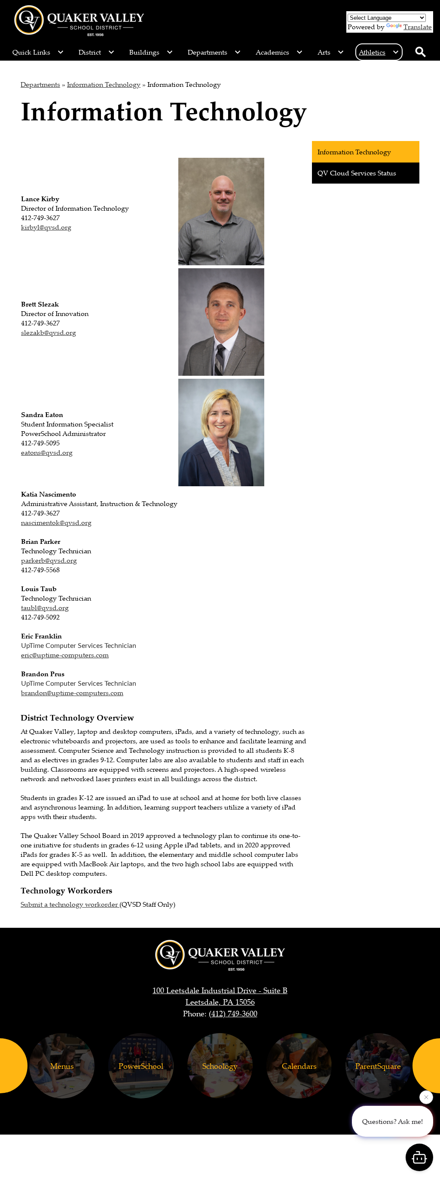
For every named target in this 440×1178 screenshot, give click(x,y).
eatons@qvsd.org (47, 452)
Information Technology (104, 84)
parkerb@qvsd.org (49, 560)
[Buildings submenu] (151, 52)
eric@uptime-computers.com (65, 655)
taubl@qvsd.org (45, 607)
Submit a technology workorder (70, 904)
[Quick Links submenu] (38, 52)
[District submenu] (96, 52)
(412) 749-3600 (233, 1013)
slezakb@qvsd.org (48, 332)
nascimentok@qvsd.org (56, 522)
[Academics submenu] (279, 52)
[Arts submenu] (331, 52)
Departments (40, 84)
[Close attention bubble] (426, 1099)
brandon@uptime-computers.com (72, 692)
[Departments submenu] (214, 52)
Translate (417, 26)
